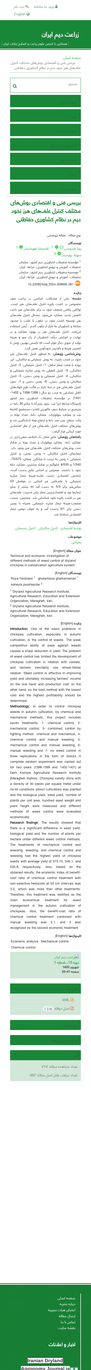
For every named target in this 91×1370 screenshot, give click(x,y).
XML (66, 999)
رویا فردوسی (72, 248)
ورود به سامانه (44, 6)
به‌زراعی (76, 542)
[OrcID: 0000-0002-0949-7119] (21, 246)
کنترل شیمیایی (25, 527)
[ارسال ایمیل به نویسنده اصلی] (61, 247)
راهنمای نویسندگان (63, 145)
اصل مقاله (57, 1008)
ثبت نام (19, 6)
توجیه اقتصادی (70, 527)
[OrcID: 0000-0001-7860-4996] (57, 246)
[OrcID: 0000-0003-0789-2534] (59, 253)
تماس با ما (69, 188)
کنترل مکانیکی (48, 527)
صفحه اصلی (72, 57)
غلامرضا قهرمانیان (36, 248)
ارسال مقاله (68, 160)
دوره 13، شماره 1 (66, 962)
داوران (72, 174)
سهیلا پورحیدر (71, 254)
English (20, 14)
